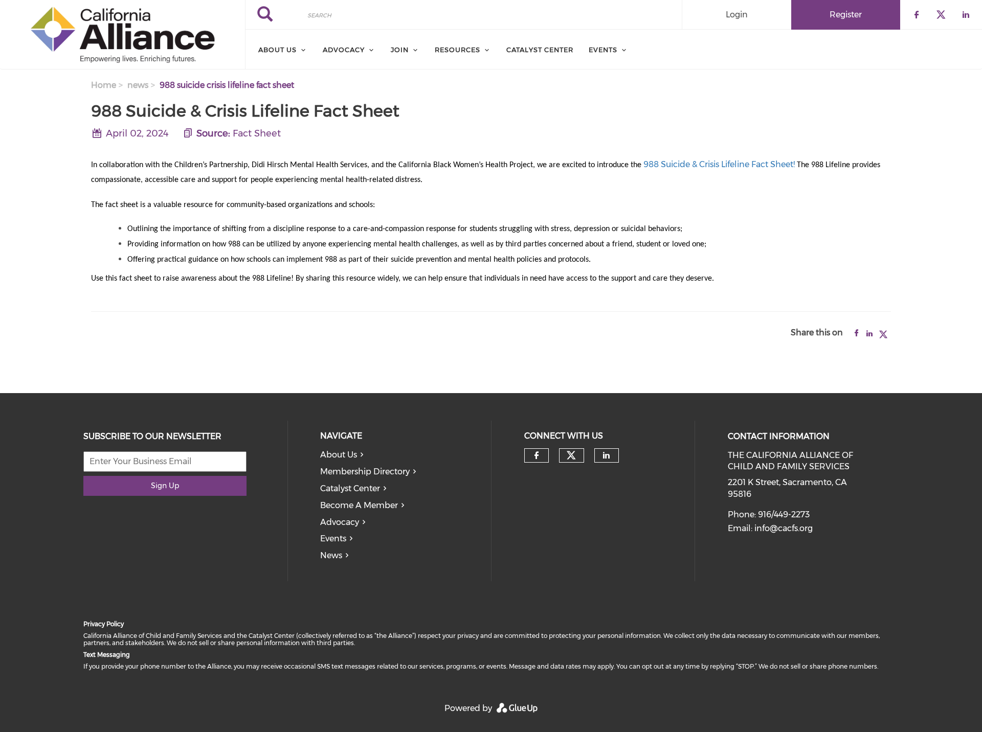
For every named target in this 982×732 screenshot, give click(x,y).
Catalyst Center (350, 488)
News (331, 555)
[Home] (122, 35)
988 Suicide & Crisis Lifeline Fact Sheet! (719, 164)
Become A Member (359, 505)
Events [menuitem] (603, 49)
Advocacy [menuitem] (344, 49)
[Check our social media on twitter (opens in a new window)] (571, 455)
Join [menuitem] (400, 49)
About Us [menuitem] (277, 49)
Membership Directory (365, 471)
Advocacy (339, 522)
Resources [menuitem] (457, 49)
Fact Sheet (257, 133)
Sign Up (165, 485)
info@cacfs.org (783, 528)
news (137, 85)
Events (333, 538)
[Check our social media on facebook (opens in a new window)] (536, 455)
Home (103, 85)
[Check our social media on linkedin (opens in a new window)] (606, 455)
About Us (338, 455)
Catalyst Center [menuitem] (539, 49)
